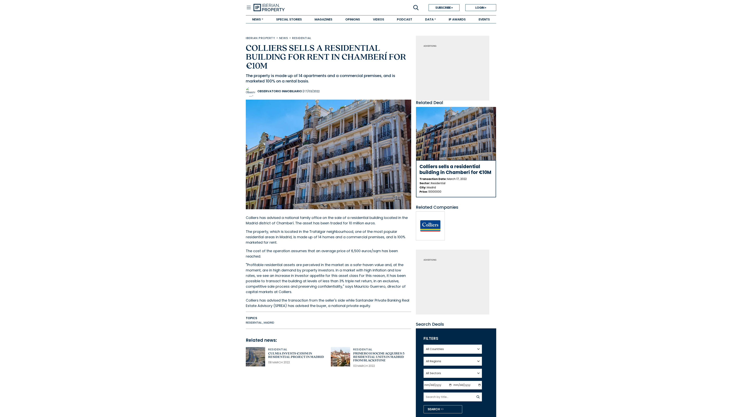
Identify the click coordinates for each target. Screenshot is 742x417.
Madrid (269, 322)
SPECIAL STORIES (289, 19)
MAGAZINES (323, 19)
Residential (301, 38)
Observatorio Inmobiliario (279, 91)
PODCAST (404, 19)
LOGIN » (480, 7)
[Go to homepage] (312, 8)
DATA (429, 19)
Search (434, 409)
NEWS (256, 19)
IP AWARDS (457, 19)
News (283, 38)
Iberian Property (260, 38)
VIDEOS (378, 19)
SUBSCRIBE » (444, 7)
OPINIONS (352, 19)
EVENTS (484, 19)
